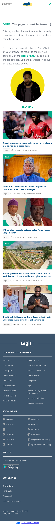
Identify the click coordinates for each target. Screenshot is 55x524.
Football (6, 150)
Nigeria (6, 194)
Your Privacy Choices (30, 522)
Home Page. (28, 55)
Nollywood (7, 324)
